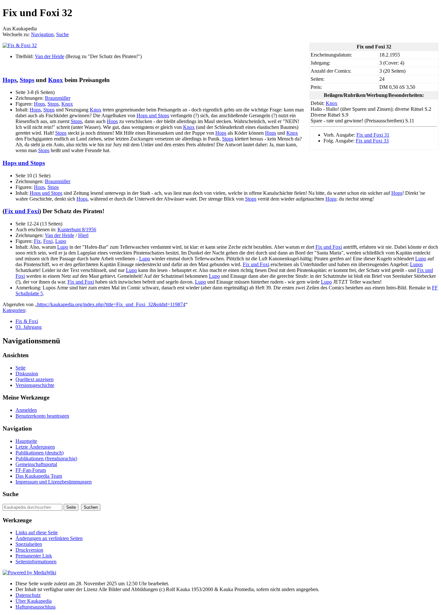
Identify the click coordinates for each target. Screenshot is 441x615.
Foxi (48, 241)
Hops (9, 80)
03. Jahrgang (28, 327)
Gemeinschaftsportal (36, 464)
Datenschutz (28, 595)
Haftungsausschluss (35, 607)
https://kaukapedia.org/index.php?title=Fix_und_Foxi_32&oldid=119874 (111, 304)
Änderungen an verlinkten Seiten (49, 538)
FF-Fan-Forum (30, 470)
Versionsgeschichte (34, 385)
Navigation (42, 34)
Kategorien (14, 310)
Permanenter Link (33, 555)
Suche (62, 34)
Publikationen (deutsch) (39, 452)
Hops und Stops (153, 115)
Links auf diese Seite (36, 532)
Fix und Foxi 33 (372, 140)
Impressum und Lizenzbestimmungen (53, 482)
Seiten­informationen (35, 561)
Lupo (60, 241)
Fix (37, 241)
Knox (331, 103)
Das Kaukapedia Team (38, 476)
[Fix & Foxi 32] (20, 45)
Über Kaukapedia (33, 601)
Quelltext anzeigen (34, 379)
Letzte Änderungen (35, 447)
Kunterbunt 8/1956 (76, 229)
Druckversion (29, 550)
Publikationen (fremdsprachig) (46, 458)
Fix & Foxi (26, 321)
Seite (20, 367)
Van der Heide (49, 56)
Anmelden (26, 410)
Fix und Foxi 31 (372, 135)
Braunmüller (57, 98)
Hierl (83, 235)
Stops (27, 80)
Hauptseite (26, 441)
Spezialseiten (28, 544)
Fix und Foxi (22, 211)
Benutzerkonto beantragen (42, 416)
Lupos (416, 264)
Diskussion (26, 373)
